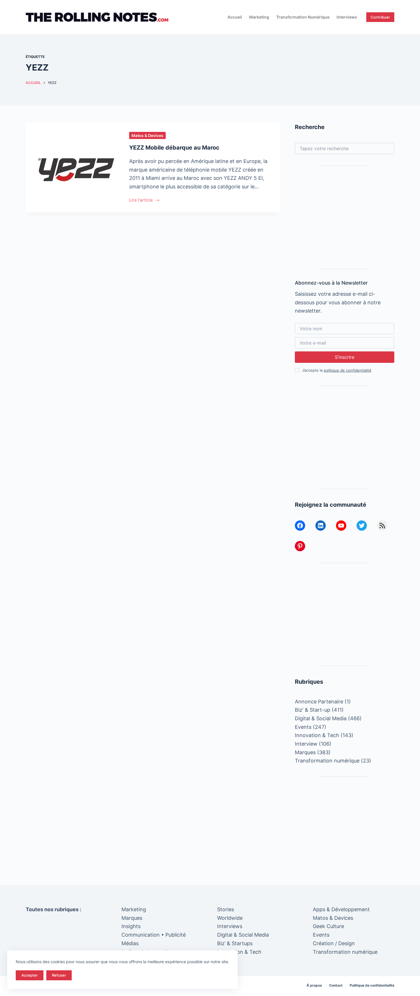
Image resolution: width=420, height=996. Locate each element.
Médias (130, 943)
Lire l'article (141, 200)
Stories (225, 909)
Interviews (347, 17)
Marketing (259, 17)
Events (303, 727)
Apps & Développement (341, 909)
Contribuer (380, 17)
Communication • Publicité (153, 935)
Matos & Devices (147, 135)
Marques (305, 752)
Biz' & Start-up (312, 710)
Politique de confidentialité (372, 985)
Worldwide (230, 918)
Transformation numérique (302, 17)
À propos (314, 985)
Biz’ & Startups (235, 943)
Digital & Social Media (321, 718)
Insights (131, 926)
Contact (336, 985)
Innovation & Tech (317, 735)
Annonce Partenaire (319, 702)
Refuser (59, 975)
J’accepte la (336, 370)
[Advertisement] (344, 217)
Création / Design (334, 943)
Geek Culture (328, 926)
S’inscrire (344, 357)
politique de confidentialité (347, 370)
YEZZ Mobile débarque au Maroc (174, 147)
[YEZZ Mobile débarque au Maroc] (73, 167)
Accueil (234, 17)
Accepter (29, 975)
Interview (306, 744)
